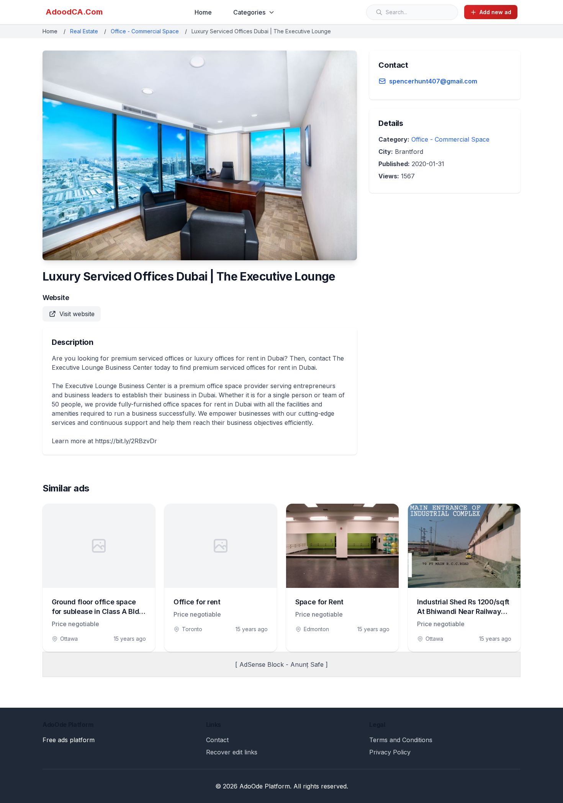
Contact (217, 740)
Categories (249, 12)
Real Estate (84, 31)
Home (203, 12)
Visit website (77, 314)
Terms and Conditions (400, 740)
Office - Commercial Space (145, 31)
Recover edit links (231, 752)
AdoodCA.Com (74, 11)
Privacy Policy (390, 752)
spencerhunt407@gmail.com (433, 81)
